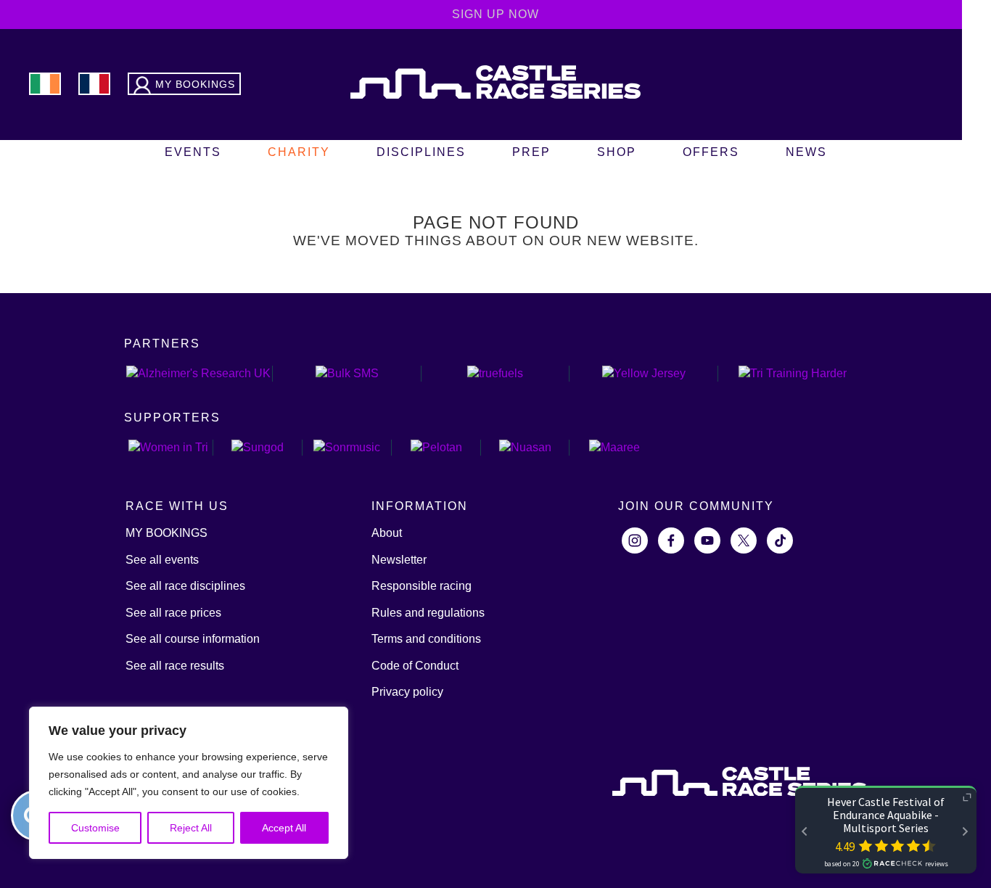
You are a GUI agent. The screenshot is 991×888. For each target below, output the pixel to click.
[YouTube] (707, 540)
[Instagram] (635, 540)
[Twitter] (744, 540)
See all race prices (173, 613)
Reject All (191, 828)
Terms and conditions (426, 639)
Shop (616, 152)
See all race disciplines (185, 586)
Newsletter (399, 560)
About (386, 533)
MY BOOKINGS (166, 533)
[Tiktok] (780, 540)
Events (193, 152)
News (806, 152)
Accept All (284, 828)
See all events (162, 560)
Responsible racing (421, 586)
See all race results (175, 665)
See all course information (193, 639)
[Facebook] (671, 540)
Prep (531, 152)
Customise (95, 828)
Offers (711, 152)
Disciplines (421, 152)
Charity (299, 152)
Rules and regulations (428, 613)
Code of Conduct (415, 665)
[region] (188, 783)
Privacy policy (407, 692)
